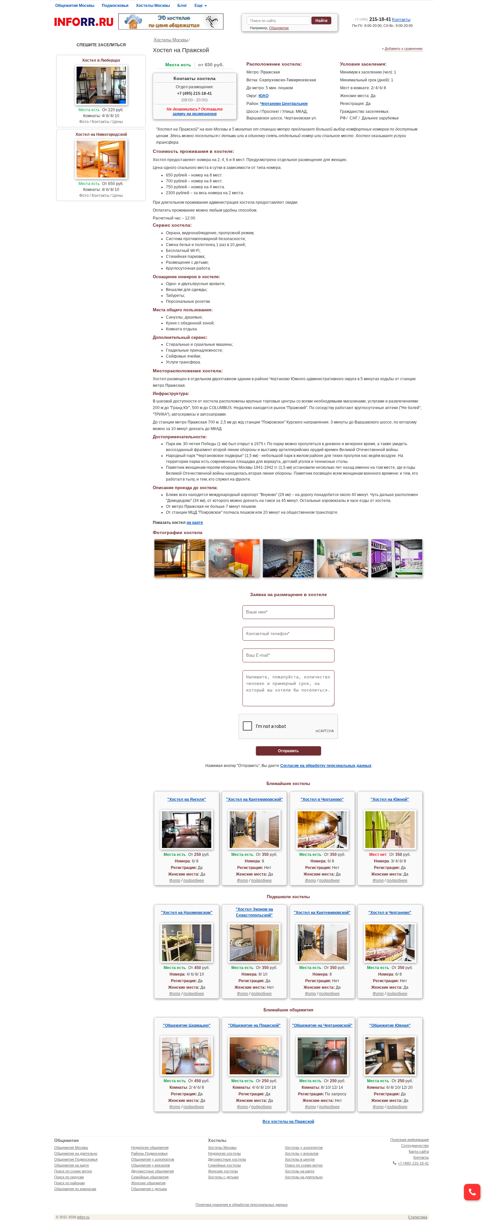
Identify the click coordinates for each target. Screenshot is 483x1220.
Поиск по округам (69, 1177)
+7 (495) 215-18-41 (194, 93)
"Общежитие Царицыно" (187, 1025)
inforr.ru (83, 1217)
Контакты (401, 19)
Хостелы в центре (300, 1159)
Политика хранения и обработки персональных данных (242, 1205)
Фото (174, 880)
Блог (182, 5)
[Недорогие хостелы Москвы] (177, 21)
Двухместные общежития (152, 1171)
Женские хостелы (223, 1171)
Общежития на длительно (75, 1153)
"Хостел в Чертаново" (322, 799)
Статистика (417, 1217)
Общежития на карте (71, 1165)
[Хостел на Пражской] (180, 559)
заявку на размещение (194, 114)
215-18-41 (373, 19)
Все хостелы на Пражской (288, 1121)
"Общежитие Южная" (390, 1025)
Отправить (288, 751)
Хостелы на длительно (304, 1177)
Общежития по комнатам (75, 1189)
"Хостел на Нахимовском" (187, 912)
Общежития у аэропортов (152, 1159)
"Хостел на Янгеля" (186, 799)
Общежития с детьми (149, 1189)
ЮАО (263, 95)
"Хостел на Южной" (390, 799)
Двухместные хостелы (227, 1159)
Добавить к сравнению (404, 49)
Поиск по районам (69, 1183)
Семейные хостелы (224, 1165)
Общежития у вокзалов (150, 1165)
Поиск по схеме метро (73, 1171)
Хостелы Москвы (153, 5)
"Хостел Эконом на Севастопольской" (254, 912)
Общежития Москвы (74, 5)
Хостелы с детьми (223, 1177)
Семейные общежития (150, 1177)
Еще (199, 5)
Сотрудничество (415, 1146)
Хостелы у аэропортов (304, 1147)
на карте (195, 522)
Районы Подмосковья (149, 1153)
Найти (321, 20)
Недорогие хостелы (224, 1153)
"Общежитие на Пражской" (254, 1025)
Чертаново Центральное (284, 103)
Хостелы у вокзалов (301, 1153)
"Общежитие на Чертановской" (322, 1025)
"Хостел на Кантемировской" (254, 799)
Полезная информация (409, 1140)
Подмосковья (115, 5)
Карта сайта (419, 1151)
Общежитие (279, 28)
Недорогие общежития (150, 1147)
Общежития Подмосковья (76, 1159)
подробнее (193, 880)
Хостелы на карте (299, 1171)
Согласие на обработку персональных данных (326, 765)
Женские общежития (148, 1183)
